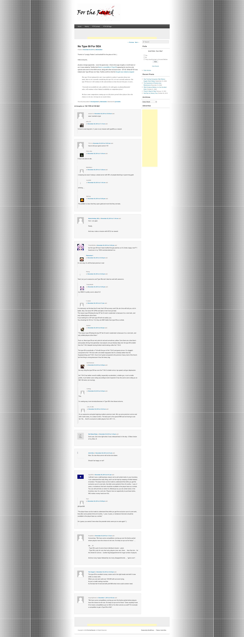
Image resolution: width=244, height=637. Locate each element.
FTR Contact (96, 26)
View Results (155, 66)
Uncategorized (94, 101)
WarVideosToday (92, 434)
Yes (146, 55)
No (146, 57)
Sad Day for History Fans (151, 93)
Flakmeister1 (89, 255)
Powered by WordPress (147, 630)
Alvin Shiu (91, 453)
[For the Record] (99, 20)
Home (79, 26)
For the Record (91, 630)
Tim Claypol (91, 572)
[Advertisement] (122, 34)
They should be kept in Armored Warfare (156, 59)
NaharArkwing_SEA (93, 218)
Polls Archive (147, 70)
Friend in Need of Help (150, 91)
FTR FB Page (107, 26)
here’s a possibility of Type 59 (107, 67)
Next (137, 42)
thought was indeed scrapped (125, 72)
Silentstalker (99, 49)
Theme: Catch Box (161, 630)
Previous (131, 42)
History (87, 26)
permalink (117, 101)
